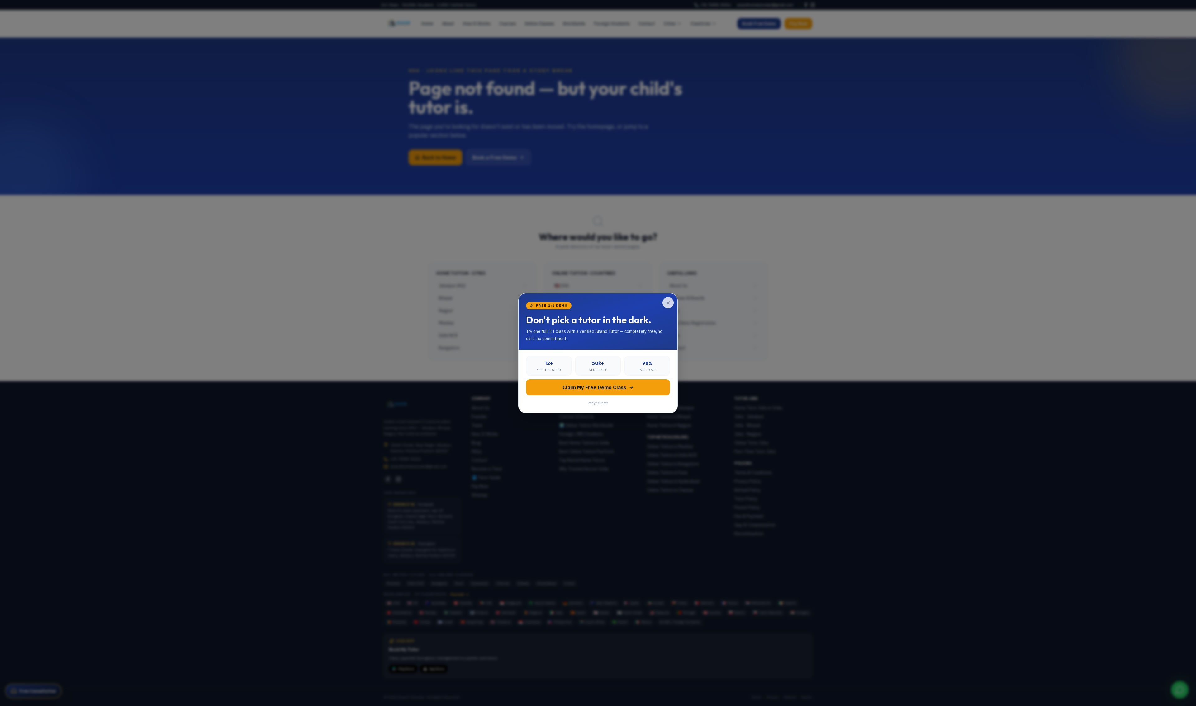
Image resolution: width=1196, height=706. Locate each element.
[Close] (668, 302)
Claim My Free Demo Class (594, 387)
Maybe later (598, 402)
